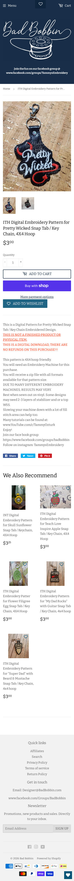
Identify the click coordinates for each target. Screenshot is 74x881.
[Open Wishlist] (68, 875)
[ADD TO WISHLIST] (22, 488)
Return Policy (37, 774)
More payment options (37, 297)
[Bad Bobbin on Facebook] (29, 847)
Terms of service (37, 768)
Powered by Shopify (49, 858)
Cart (67, 5)
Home (6, 88)
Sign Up (61, 828)
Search (37, 757)
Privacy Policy (37, 762)
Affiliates (37, 751)
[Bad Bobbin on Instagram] (36, 847)
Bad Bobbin (26, 858)
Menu (12, 5)
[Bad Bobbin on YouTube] (43, 847)
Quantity (8, 255)
